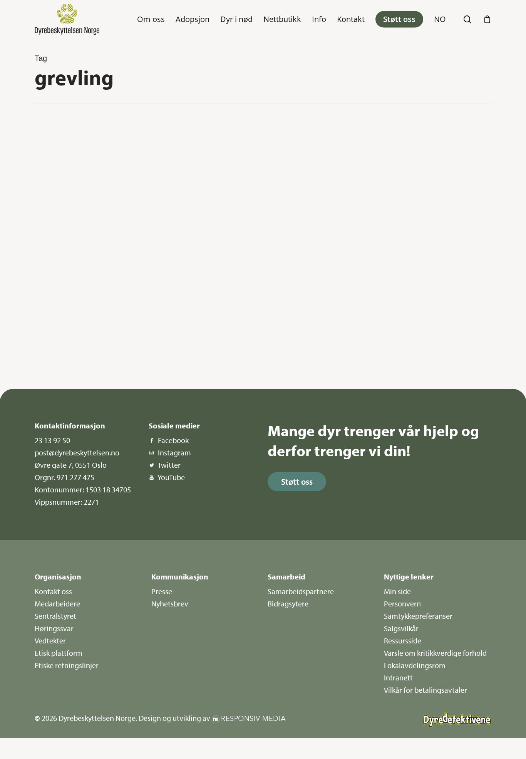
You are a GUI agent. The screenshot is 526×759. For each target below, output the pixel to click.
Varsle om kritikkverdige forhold (435, 653)
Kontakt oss (53, 591)
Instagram (174, 452)
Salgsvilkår (401, 628)
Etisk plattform (58, 653)
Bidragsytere (288, 603)
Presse (161, 591)
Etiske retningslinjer (67, 665)
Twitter (169, 465)
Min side (397, 591)
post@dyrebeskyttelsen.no (77, 452)
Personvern (402, 603)
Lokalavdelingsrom (415, 665)
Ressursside (402, 640)
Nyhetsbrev (169, 603)
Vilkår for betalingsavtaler (425, 690)
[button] (297, 481)
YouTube (171, 477)
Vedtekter (50, 640)
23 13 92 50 (52, 440)
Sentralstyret (55, 616)
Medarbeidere (57, 603)
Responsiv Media (253, 719)
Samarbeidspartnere (301, 591)
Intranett (398, 677)
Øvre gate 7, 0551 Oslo (71, 465)
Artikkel (62, 131)
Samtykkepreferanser (418, 616)
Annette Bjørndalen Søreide (78, 356)
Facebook (173, 440)
